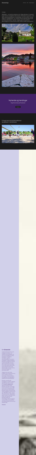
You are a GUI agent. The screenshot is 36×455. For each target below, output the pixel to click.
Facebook (18, 106)
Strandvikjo (5, 3)
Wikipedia (4, 404)
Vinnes (5, 384)
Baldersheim (10, 384)
